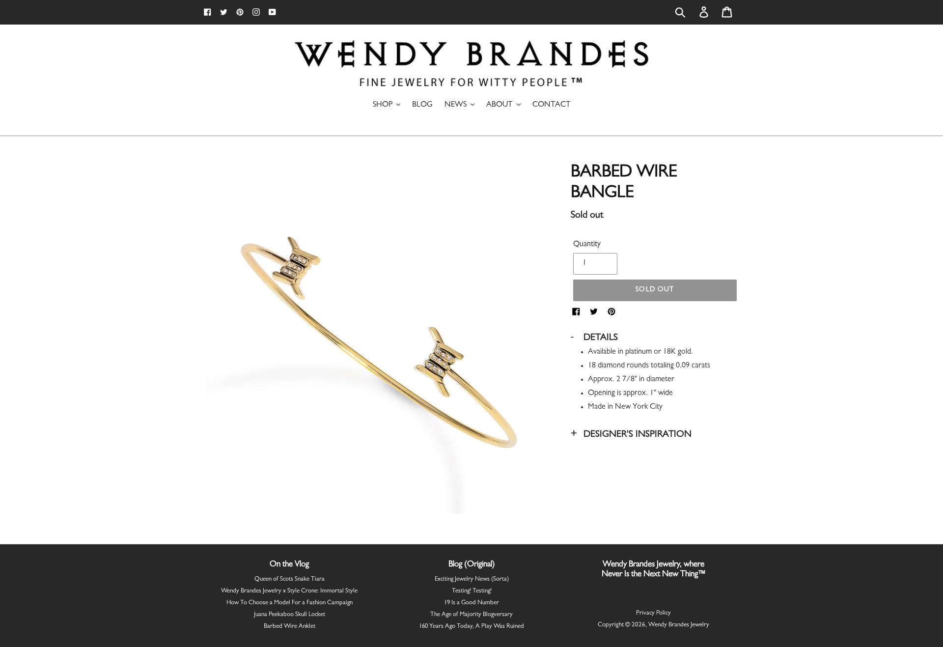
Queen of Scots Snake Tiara (289, 579)
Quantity (587, 245)
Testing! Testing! (472, 591)
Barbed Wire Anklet (289, 626)
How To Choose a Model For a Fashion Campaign (289, 603)
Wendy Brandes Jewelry (678, 625)
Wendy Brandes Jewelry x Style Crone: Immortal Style (289, 591)
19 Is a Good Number (471, 603)
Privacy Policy (653, 613)
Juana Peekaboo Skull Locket (289, 615)
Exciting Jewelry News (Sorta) (472, 579)
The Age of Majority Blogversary (471, 615)
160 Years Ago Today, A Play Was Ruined (471, 626)
